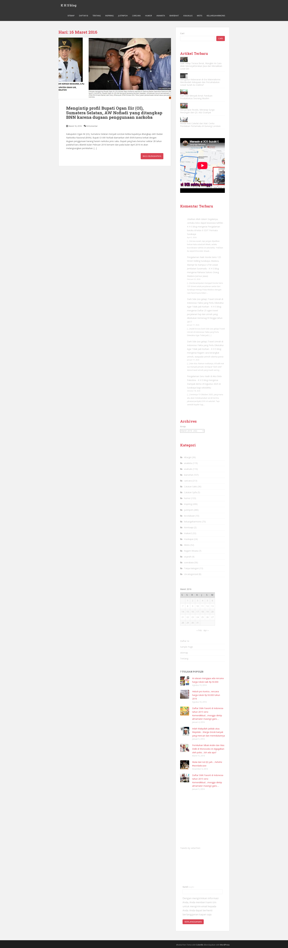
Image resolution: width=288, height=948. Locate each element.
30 (192, 622)
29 (187, 622)
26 (207, 617)
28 (183, 622)
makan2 (188, 533)
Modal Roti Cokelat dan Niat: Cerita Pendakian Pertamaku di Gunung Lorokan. (200, 124)
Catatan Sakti (190, 486)
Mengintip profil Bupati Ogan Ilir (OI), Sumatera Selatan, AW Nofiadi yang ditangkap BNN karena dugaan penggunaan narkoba (114, 112)
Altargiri (187, 457)
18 (202, 611)
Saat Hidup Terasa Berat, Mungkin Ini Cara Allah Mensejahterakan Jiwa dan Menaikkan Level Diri (201, 66)
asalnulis (187, 15)
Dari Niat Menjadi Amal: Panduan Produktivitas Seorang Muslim (196, 97)
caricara (136, 15)
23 (192, 617)
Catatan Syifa (190, 492)
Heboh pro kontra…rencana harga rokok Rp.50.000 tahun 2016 (206, 695)
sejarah (187, 556)
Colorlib (199, 945)
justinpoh (123, 15)
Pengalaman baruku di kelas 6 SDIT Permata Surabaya (203, 230)
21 (183, 617)
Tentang (97, 15)
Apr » (206, 630)
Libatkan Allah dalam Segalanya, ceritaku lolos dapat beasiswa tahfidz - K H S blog (205, 223)
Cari (182, 33)
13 (212, 606)
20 (212, 611)
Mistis (199, 15)
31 (197, 622)
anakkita (160, 15)
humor (148, 15)
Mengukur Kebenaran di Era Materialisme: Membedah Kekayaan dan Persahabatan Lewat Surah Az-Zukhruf (200, 82)
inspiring (109, 15)
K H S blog (68, 5)
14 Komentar (92, 126)
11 (202, 606)
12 (207, 606)
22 (187, 617)
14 (183, 611)
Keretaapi (188, 527)
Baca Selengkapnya (152, 156)
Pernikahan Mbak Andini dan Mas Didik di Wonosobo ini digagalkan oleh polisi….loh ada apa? (208, 749)
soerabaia (189, 562)
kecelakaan (189, 515)
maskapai (188, 539)
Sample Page (186, 646)
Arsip (183, 426)
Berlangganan (193, 921)
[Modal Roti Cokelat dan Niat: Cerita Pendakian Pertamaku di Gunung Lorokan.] (184, 119)
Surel (188, 886)
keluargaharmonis (216, 15)
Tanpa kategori (191, 568)
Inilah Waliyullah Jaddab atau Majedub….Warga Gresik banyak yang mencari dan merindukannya (208, 732)
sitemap (71, 15)
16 (192, 611)
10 (197, 606)
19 (207, 611)
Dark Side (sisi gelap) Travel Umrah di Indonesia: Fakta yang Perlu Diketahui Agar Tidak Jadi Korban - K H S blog (205, 303)
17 (197, 611)
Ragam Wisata (191, 550)
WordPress (225, 945)
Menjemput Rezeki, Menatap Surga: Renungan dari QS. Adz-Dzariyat (197, 111)
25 (202, 617)
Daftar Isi (83, 15)
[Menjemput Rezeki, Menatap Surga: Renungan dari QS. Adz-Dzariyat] (184, 105)
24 (197, 617)
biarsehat (174, 15)
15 (187, 611)
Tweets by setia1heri (190, 848)
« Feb (199, 630)
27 (212, 617)
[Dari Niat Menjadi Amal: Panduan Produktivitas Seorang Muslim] (184, 91)
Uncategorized (191, 574)
